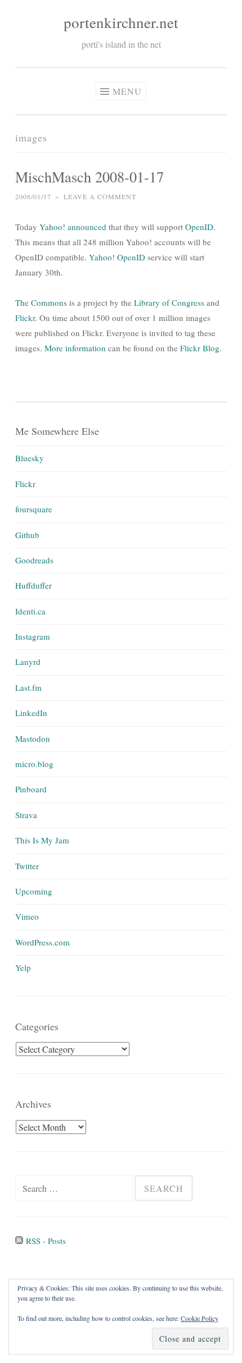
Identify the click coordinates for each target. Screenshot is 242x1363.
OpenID (199, 226)
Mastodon (32, 738)
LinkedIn (31, 712)
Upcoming (33, 891)
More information (75, 348)
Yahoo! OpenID (117, 257)
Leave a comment (100, 196)
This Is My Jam (42, 840)
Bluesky (29, 457)
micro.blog (34, 763)
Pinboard (31, 789)
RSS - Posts (44, 1240)
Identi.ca (30, 611)
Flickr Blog (199, 348)
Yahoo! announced (72, 226)
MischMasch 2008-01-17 (89, 176)
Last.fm (28, 687)
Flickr (25, 317)
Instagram (32, 636)
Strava (26, 814)
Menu (127, 91)
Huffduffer (33, 585)
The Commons (41, 302)
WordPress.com (42, 942)
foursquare (33, 509)
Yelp (23, 967)
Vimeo (27, 916)
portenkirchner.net (121, 22)
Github (27, 534)
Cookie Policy (199, 1318)
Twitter (27, 865)
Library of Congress (169, 302)
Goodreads (34, 560)
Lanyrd (28, 661)
